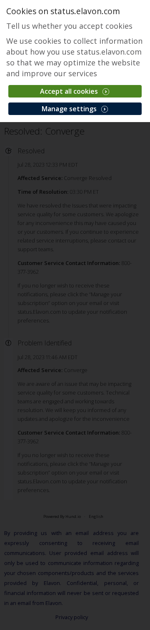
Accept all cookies (70, 91)
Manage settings (70, 108)
